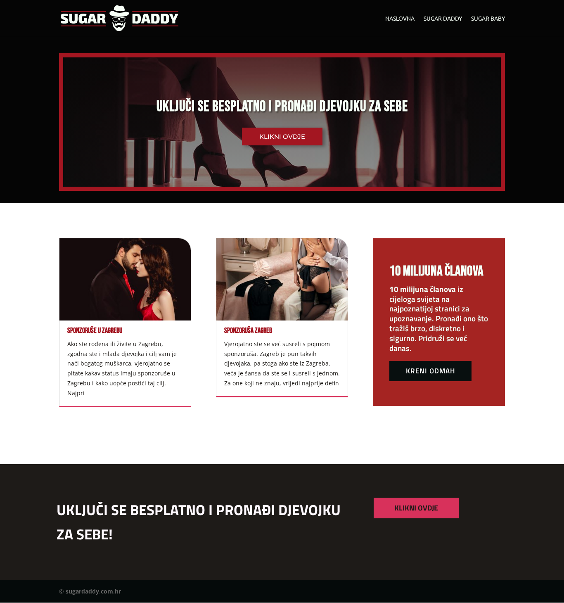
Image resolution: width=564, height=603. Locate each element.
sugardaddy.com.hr (93, 591)
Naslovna (400, 18)
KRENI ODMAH (430, 371)
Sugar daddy (443, 18)
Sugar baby (488, 18)
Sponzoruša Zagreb (248, 330)
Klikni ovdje (282, 136)
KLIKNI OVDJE (416, 507)
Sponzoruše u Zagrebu (94, 330)
